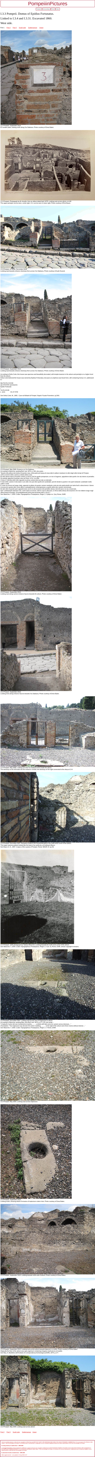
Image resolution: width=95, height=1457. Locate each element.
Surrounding (46, 9)
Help (57, 9)
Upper (41, 27)
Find (52, 9)
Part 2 (8, 27)
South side (22, 27)
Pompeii (38, 9)
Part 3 (15, 27)
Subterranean (32, 27)
